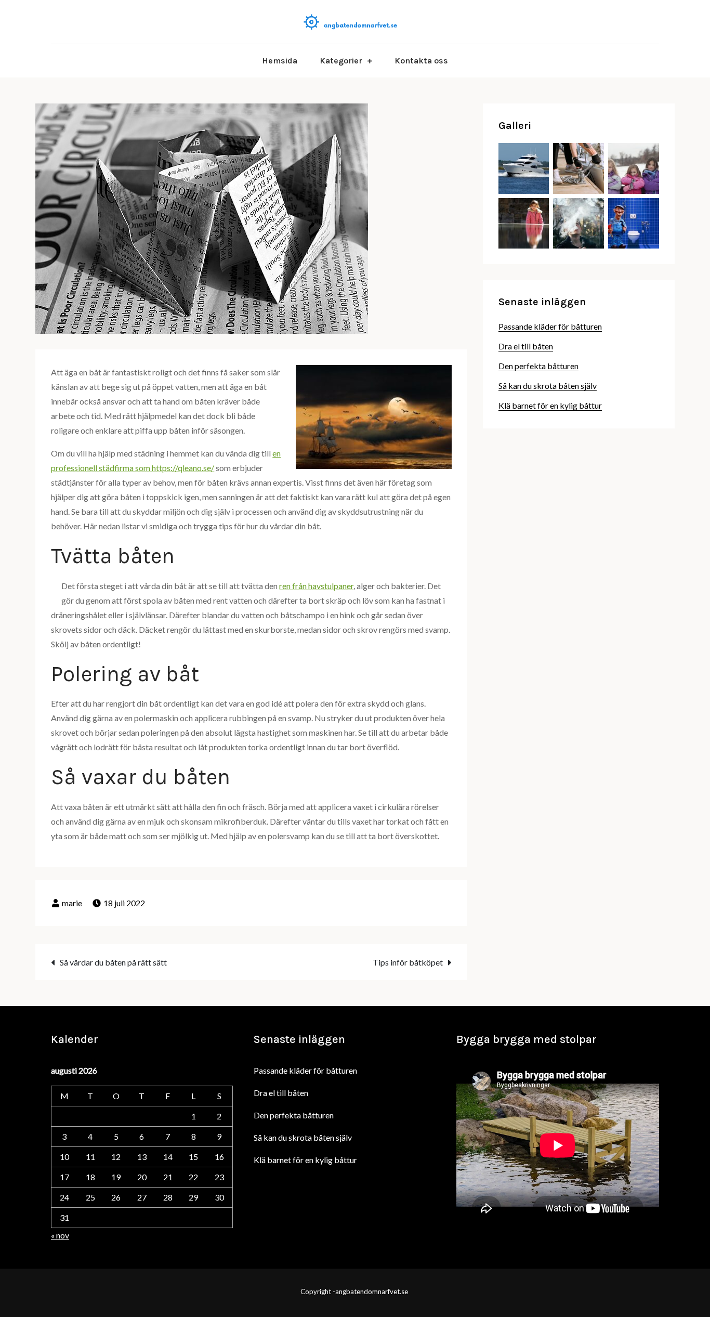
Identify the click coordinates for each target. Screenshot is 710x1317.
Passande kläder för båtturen (550, 326)
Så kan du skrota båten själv (547, 385)
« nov (60, 1235)
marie (72, 903)
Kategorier (341, 61)
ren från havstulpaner (316, 586)
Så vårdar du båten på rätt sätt (113, 962)
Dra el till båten (525, 346)
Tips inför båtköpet (408, 962)
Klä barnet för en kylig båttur (550, 405)
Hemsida (279, 61)
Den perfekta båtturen (538, 366)
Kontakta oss (421, 61)
